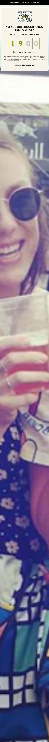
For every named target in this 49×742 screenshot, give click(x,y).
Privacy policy (13, 59)
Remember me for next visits (26, 52)
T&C (42, 57)
